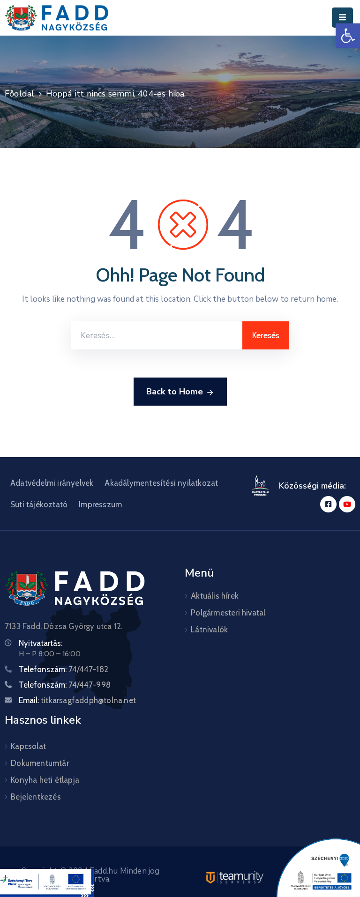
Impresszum (100, 504)
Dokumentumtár (40, 763)
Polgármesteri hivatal (228, 612)
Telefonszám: (63, 669)
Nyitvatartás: (40, 643)
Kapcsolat (28, 746)
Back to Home (174, 391)
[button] (348, 35)
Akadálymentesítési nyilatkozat (161, 483)
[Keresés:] (156, 335)
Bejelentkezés (36, 796)
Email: (77, 700)
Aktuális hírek (215, 595)
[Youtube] (347, 504)
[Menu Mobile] (342, 17)
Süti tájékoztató (39, 504)
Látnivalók (209, 629)
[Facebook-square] (328, 504)
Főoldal (19, 93)
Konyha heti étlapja (45, 780)
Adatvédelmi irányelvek (51, 483)
